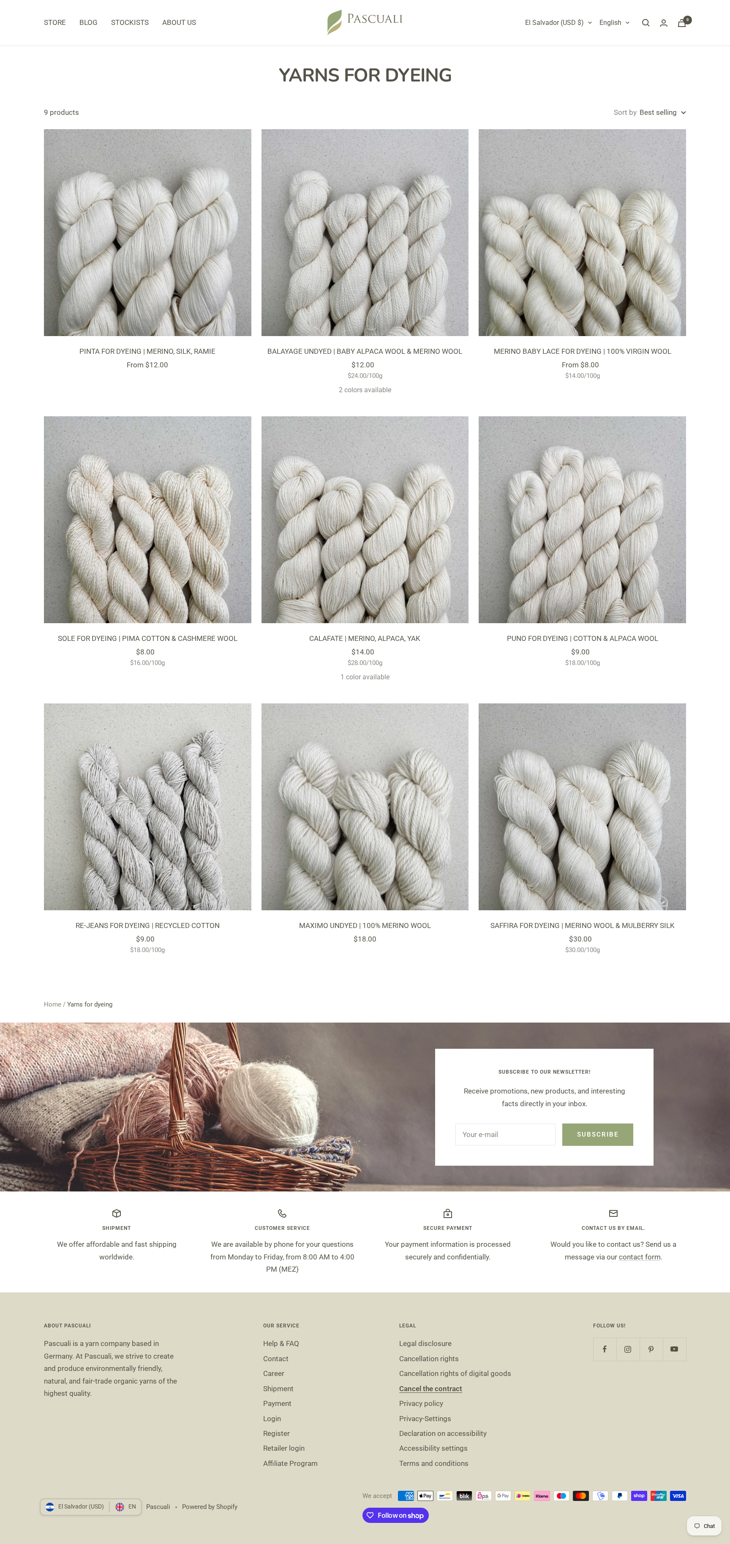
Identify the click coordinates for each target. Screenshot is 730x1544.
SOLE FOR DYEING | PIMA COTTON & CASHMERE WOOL (147, 638)
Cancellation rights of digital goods (455, 1373)
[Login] (663, 23)
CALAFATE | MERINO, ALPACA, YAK (364, 638)
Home (52, 1004)
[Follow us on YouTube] (674, 1349)
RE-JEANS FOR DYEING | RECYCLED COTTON (148, 925)
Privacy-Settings (425, 1418)
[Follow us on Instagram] (628, 1349)
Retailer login (284, 1448)
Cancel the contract (430, 1388)
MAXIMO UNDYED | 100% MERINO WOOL (365, 925)
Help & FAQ (281, 1343)
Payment (277, 1403)
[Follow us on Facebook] (604, 1349)
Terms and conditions (434, 1463)
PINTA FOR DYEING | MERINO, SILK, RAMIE (147, 351)
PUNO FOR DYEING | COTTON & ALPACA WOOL (582, 638)
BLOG (88, 22)
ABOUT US (179, 22)
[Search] (646, 23)
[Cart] (682, 23)
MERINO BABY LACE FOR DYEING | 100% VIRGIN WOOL (582, 351)
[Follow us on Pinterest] (651, 1349)
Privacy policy (421, 1403)
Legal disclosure (425, 1343)
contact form (640, 1257)
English (610, 23)
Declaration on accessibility (443, 1433)
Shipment (278, 1388)
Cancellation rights (429, 1358)
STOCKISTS (130, 22)
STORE (55, 22)
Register (276, 1433)
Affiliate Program (290, 1463)
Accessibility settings (433, 1448)
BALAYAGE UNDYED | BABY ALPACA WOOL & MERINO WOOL (364, 351)
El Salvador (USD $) (554, 23)
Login (272, 1418)
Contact (276, 1358)
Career (273, 1373)
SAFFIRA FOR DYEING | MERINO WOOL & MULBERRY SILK (582, 925)
